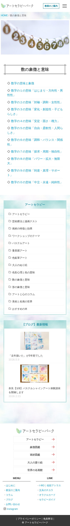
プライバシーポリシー (29, 518)
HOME (4, 15)
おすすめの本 (19, 308)
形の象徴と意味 (21, 286)
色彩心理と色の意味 (23, 272)
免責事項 (48, 518)
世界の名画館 (35, 469)
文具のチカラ (46, 490)
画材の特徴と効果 (22, 228)
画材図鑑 (35, 454)
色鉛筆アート (19, 257)
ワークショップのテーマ (26, 235)
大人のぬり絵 (19, 264)
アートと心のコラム (23, 294)
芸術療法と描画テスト (24, 221)
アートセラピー (21, 214)
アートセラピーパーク (17, 6)
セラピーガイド (47, 499)
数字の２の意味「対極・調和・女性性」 (37, 102)
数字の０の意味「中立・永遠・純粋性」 (37, 182)
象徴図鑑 (35, 447)
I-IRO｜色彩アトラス (50, 485)
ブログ (9, 499)
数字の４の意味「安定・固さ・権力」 (35, 121)
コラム (9, 494)
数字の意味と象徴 (22, 83)
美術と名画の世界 (22, 301)
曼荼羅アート (19, 250)
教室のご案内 (51, 6)
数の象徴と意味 (21, 279)
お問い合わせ (13, 504)
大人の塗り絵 (35, 462)
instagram (12, 508)
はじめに (10, 485)
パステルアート (21, 243)
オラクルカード (47, 494)
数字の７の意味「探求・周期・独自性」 (37, 151)
